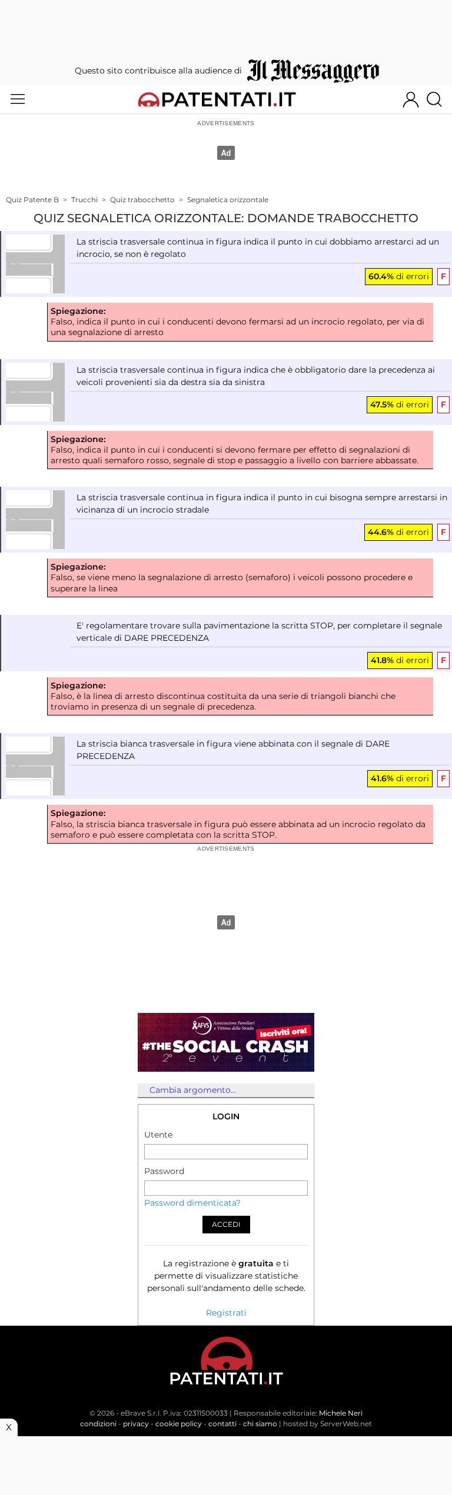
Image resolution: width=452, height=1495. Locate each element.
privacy (136, 1423)
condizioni (98, 1423)
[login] (411, 99)
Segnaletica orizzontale (227, 199)
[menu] (17, 99)
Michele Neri (341, 1413)
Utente (158, 1134)
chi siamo (260, 1423)
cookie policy (178, 1423)
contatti (222, 1423)
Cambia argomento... (192, 1090)
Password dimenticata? (192, 1203)
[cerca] (439, 99)
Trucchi (84, 199)
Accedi (226, 1224)
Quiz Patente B (32, 199)
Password (164, 1171)
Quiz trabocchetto (142, 199)
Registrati (226, 1312)
